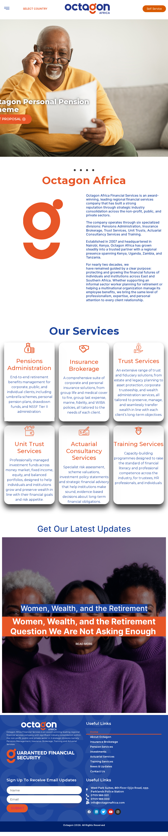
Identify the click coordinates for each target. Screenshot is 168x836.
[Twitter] (103, 812)
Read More (84, 644)
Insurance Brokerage (104, 741)
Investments (98, 751)
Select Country (35, 8)
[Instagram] (118, 812)
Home (94, 731)
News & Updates (101, 766)
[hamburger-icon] (6, 8)
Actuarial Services (102, 756)
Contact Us (97, 771)
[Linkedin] (96, 812)
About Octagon (100, 736)
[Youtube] (111, 812)
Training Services (101, 761)
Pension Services (101, 746)
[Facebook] (89, 812)
